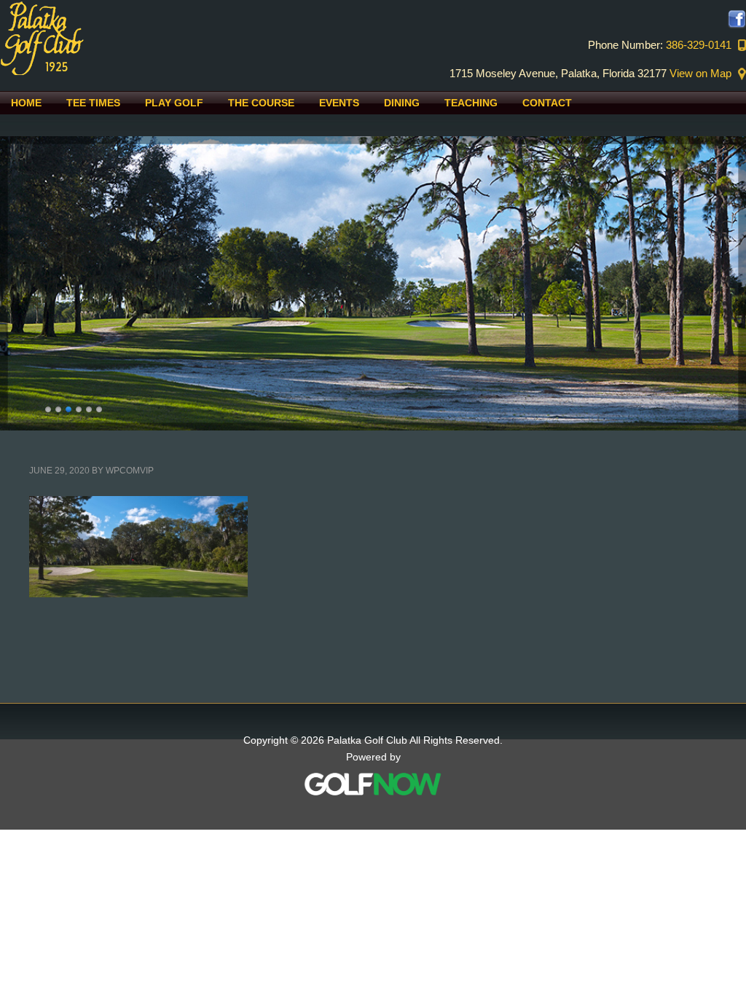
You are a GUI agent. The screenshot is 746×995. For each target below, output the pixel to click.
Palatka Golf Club (124, 37)
